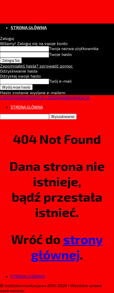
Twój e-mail (60, 80)
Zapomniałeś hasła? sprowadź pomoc (36, 65)
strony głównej (67, 246)
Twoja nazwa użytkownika (73, 48)
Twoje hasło (60, 54)
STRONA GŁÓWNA (29, 27)
